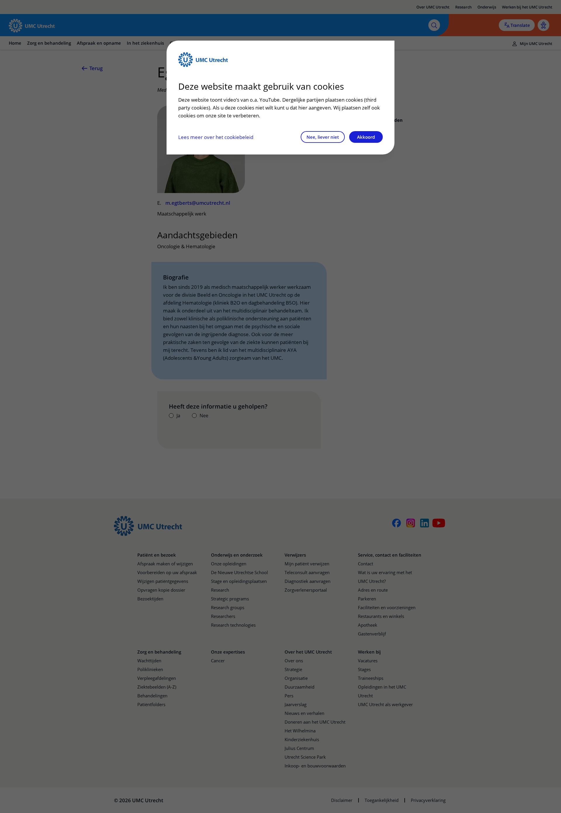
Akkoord (366, 137)
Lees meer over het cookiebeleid (215, 137)
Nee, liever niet (323, 137)
